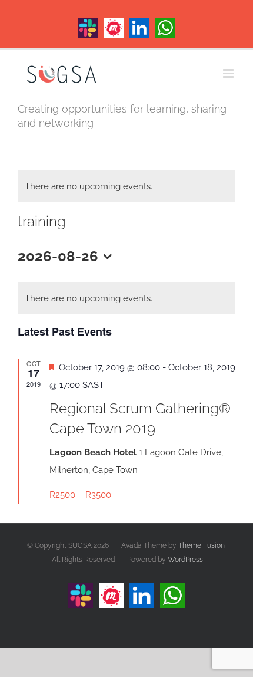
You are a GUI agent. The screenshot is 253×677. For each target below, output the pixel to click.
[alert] (126, 186)
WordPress (185, 560)
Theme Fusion (201, 545)
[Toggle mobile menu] (229, 73)
